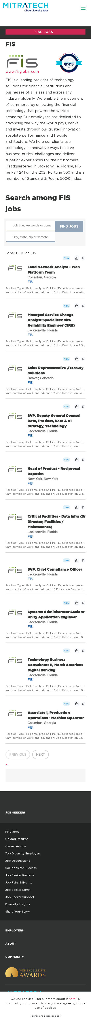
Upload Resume (16, 838)
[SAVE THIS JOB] (83, 258)
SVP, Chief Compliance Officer (55, 569)
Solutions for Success (21, 867)
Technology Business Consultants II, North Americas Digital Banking (55, 665)
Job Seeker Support (19, 896)
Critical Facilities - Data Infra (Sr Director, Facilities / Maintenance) (56, 521)
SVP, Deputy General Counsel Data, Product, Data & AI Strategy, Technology (54, 420)
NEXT (40, 754)
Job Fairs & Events (18, 882)
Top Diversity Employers (23, 853)
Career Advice (15, 846)
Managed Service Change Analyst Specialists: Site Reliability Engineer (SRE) (51, 320)
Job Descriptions (17, 860)
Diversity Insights (17, 904)
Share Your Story (17, 911)
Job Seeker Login (17, 889)
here (72, 998)
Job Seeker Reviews (19, 875)
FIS (30, 281)
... (7, 763)
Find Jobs (12, 831)
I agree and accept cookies (46, 1016)
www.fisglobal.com (22, 71)
